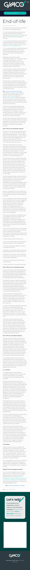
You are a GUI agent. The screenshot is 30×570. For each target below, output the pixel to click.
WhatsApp (10, 513)
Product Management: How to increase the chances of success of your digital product (15, 478)
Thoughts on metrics (10, 97)
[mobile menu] (27, 2)
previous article (16, 35)
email (17, 511)
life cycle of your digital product (13, 45)
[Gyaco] (15, 5)
